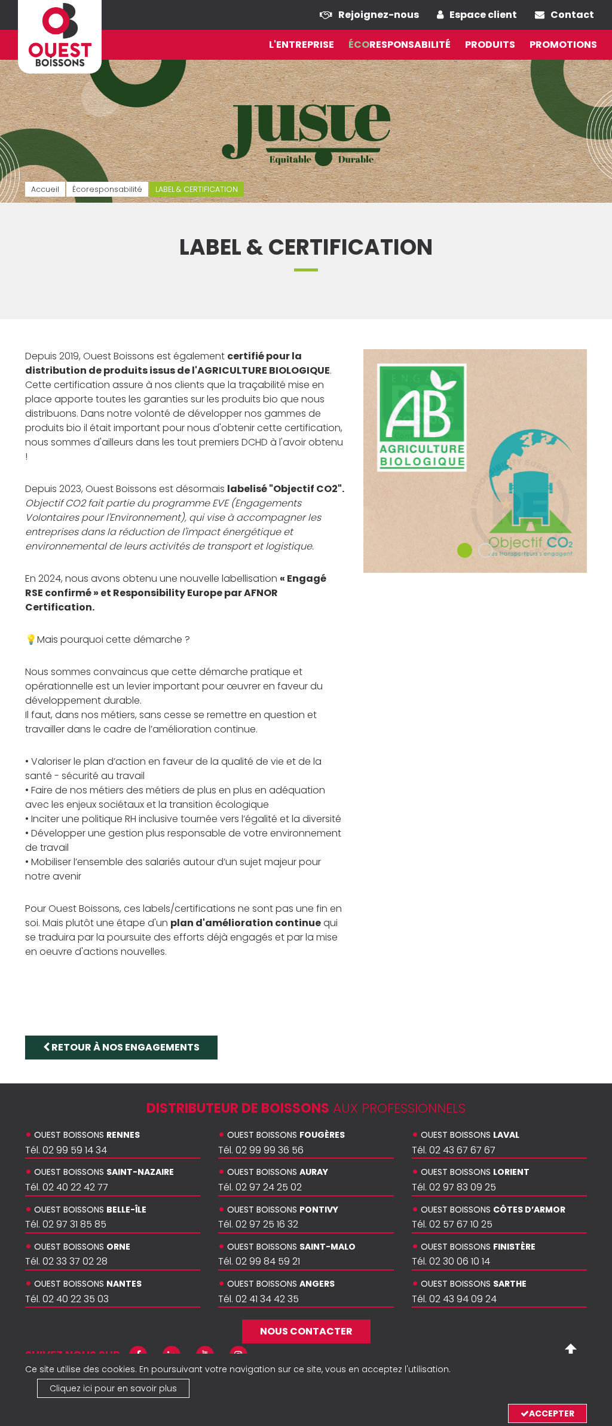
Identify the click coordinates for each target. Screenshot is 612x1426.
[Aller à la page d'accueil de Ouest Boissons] (60, 34)
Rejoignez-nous (378, 15)
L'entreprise (301, 44)
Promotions (563, 44)
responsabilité (399, 44)
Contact (572, 15)
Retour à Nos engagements (125, 1047)
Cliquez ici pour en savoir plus (113, 1388)
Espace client (483, 15)
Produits (490, 44)
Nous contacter (306, 1331)
